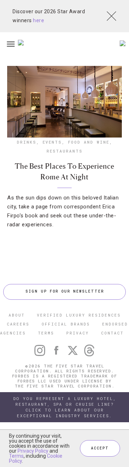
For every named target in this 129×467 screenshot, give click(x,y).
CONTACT (112, 333)
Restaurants (64, 151)
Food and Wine (88, 142)
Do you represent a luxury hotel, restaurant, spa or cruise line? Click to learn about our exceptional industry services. (64, 407)
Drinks (26, 142)
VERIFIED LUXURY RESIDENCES (79, 315)
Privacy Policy (33, 451)
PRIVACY (77, 333)
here (38, 20)
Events (52, 142)
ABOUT (17, 315)
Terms (16, 456)
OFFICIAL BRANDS (66, 324)
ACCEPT (100, 448)
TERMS (46, 333)
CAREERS (18, 324)
